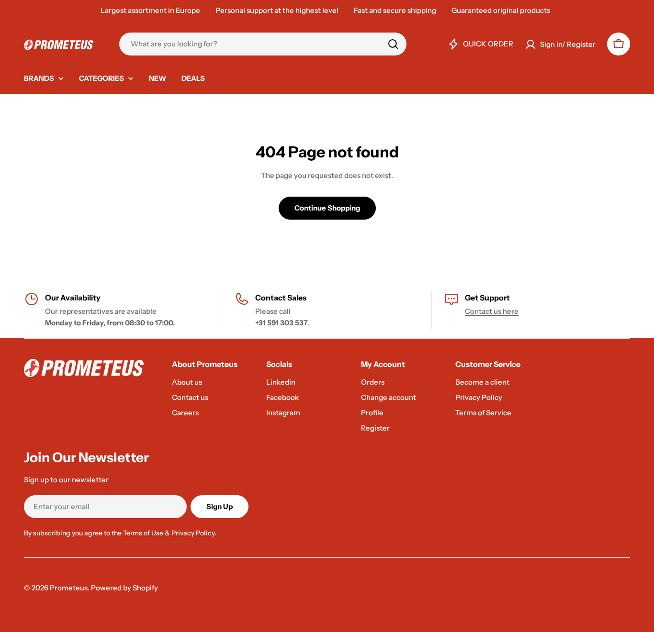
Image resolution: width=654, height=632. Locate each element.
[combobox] (262, 44)
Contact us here (492, 311)
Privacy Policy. (193, 533)
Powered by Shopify (124, 587)
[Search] (393, 44)
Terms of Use (143, 533)
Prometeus (69, 587)
